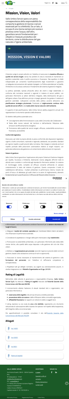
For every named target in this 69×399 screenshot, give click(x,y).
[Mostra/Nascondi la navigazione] (2, 3)
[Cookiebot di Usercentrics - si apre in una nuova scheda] (54, 178)
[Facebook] (52, 3)
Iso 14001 (14, 328)
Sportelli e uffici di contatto (41, 377)
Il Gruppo (11, 8)
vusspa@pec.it (14, 381)
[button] (67, 383)
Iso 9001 (14, 346)
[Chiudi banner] (66, 178)
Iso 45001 (14, 337)
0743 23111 (13, 377)
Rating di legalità (16, 355)
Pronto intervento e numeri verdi (41, 383)
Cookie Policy (41, 397)
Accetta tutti (56, 219)
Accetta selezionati (34, 219)
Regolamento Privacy (27, 397)
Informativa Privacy (12, 397)
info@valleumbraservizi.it (14, 379)
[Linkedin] (56, 3)
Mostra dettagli (59, 213)
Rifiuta (13, 219)
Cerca (63, 3)
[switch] (26, 206)
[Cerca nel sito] (66, 3)
